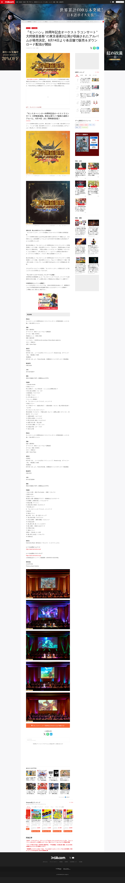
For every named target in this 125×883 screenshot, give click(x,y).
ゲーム (28, 807)
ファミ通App (45, 21)
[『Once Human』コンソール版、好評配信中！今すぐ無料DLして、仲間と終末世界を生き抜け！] (80, 184)
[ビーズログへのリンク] (66, 869)
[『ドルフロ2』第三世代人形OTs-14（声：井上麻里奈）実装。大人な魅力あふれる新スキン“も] (80, 166)
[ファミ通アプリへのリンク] (58, 869)
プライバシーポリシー (53, 861)
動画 (54, 2)
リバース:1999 (93, 186)
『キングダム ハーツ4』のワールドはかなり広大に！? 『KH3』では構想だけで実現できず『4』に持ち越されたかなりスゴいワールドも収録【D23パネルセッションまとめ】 (80, 249)
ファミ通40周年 (81, 204)
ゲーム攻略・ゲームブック (37, 807)
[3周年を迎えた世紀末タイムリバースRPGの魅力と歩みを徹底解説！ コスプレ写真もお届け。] (93, 184)
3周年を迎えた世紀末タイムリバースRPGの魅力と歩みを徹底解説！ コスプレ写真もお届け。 (93, 191)
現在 (77, 75)
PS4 (93, 124)
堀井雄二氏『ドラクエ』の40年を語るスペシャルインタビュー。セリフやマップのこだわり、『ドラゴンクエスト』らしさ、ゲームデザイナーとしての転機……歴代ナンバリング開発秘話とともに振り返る (93, 249)
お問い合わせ (45, 861)
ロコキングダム (94, 168)
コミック (47, 807)
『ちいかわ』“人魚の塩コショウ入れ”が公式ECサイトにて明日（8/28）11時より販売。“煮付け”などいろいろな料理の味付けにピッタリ (85, 103)
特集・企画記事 (59, 2)
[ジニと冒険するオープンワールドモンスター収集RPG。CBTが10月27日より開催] (93, 166)
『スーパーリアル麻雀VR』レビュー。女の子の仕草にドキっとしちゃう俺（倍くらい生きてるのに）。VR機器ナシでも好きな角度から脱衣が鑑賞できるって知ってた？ (85, 110)
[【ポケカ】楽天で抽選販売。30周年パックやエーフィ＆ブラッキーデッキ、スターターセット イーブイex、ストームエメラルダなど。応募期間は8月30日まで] (95, 80)
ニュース (50, 2)
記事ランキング (79, 72)
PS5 (27, 2)
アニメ (52, 807)
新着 (17, 2)
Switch (24, 2)
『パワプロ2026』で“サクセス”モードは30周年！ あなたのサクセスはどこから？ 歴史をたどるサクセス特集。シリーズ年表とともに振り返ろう (80, 268)
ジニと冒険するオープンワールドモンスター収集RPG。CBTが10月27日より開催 (93, 173)
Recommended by (62, 797)
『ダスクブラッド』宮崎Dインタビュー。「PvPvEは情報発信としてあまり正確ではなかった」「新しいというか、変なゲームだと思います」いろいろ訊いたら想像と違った (93, 268)
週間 (86, 75)
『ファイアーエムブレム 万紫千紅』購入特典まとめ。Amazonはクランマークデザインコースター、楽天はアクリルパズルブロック (80, 230)
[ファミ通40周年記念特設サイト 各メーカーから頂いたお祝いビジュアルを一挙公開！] (80, 201)
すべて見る (71, 802)
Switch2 (20, 2)
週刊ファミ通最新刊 (82, 134)
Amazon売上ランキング (33, 802)
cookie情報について (73, 861)
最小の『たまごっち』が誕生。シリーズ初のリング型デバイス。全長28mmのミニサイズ (85, 95)
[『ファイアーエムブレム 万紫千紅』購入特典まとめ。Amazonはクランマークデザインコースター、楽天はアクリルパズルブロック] (80, 223)
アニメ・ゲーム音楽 (59, 807)
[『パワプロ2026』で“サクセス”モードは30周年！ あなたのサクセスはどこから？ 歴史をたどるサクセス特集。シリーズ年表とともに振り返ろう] (80, 260)
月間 (90, 75)
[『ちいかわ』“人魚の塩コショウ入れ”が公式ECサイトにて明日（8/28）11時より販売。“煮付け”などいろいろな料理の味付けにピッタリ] (95, 102)
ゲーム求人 (45, 2)
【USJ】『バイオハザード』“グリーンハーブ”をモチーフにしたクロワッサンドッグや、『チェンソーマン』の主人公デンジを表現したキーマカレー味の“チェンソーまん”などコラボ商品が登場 (49, 841)
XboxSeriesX (85, 127)
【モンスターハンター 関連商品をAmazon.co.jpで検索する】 (49, 725)
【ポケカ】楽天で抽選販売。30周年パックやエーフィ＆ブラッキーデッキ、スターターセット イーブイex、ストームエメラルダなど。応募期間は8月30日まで (85, 80)
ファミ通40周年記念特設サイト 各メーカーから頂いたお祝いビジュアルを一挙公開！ (80, 209)
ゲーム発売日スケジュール (83, 120)
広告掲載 (80, 861)
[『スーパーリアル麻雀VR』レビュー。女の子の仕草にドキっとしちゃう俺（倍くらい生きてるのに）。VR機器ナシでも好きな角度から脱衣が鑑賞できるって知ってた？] (95, 110)
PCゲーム (31, 2)
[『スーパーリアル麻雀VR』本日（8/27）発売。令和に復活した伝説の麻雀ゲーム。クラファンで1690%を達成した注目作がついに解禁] (95, 87)
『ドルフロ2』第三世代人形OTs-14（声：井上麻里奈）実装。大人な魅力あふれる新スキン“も (80, 173)
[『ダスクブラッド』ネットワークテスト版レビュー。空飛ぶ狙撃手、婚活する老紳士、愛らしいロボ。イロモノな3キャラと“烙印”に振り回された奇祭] (93, 223)
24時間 (81, 75)
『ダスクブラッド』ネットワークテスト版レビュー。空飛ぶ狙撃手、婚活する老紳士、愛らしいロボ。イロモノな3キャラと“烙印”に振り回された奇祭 (93, 230)
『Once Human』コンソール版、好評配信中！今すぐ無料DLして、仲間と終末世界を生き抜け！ (80, 191)
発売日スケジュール (38, 2)
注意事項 (66, 861)
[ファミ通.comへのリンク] (9, 2)
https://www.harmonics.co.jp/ (33, 549)
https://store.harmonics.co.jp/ (33, 555)
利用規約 (61, 861)
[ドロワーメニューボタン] (2, 2)
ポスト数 (94, 75)
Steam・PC (78, 127)
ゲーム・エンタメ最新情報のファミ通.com (28, 21)
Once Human (80, 186)
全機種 (77, 124)
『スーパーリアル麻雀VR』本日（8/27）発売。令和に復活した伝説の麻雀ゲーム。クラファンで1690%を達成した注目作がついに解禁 (85, 88)
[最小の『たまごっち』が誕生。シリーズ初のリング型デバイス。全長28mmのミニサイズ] (95, 95)
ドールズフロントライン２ (82, 168)
